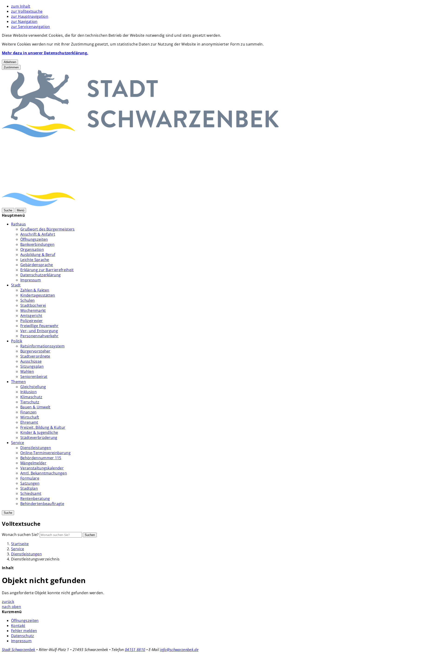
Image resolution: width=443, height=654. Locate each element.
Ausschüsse (31, 361)
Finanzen (28, 412)
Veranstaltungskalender (42, 468)
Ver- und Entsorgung (39, 330)
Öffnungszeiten (34, 239)
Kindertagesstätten (37, 295)
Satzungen (29, 483)
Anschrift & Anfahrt (37, 234)
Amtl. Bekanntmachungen (43, 473)
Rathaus (18, 224)
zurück (8, 601)
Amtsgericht (31, 315)
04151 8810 (135, 649)
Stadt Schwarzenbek (18, 649)
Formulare (29, 478)
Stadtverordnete (35, 356)
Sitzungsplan (32, 366)
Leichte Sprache (34, 259)
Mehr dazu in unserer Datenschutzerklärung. (45, 52)
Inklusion (28, 391)
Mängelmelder (33, 462)
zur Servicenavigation (30, 26)
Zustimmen (11, 67)
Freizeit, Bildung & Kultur (42, 427)
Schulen (27, 300)
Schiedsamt (30, 493)
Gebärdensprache (36, 264)
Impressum (30, 280)
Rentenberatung (35, 498)
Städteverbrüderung (38, 437)
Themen (18, 381)
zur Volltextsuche (26, 11)
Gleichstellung (33, 386)
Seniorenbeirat (33, 376)
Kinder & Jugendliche (39, 432)
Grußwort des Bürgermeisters (47, 229)
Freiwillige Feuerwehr (39, 325)
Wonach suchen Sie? (20, 534)
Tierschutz (29, 402)
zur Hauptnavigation (29, 16)
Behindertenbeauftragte (42, 503)
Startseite (20, 543)
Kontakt (18, 625)
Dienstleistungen (35, 447)
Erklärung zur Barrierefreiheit (47, 269)
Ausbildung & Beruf (37, 254)
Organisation (32, 249)
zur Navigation (24, 21)
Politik (16, 341)
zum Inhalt (20, 6)
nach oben (11, 606)
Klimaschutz (31, 396)
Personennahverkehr (39, 335)
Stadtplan (29, 488)
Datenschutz (22, 635)
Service (17, 442)
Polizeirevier (31, 320)
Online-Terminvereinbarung (45, 452)
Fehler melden (24, 630)
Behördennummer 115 (40, 457)
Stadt (16, 285)
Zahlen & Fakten (34, 290)
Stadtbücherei (33, 305)
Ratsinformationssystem (42, 346)
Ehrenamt (29, 422)
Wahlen (27, 371)
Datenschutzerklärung (40, 274)
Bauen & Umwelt (35, 407)
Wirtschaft (29, 417)
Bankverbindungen (37, 244)
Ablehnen (10, 62)
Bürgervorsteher (35, 351)
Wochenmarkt (33, 310)
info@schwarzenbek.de (179, 649)
